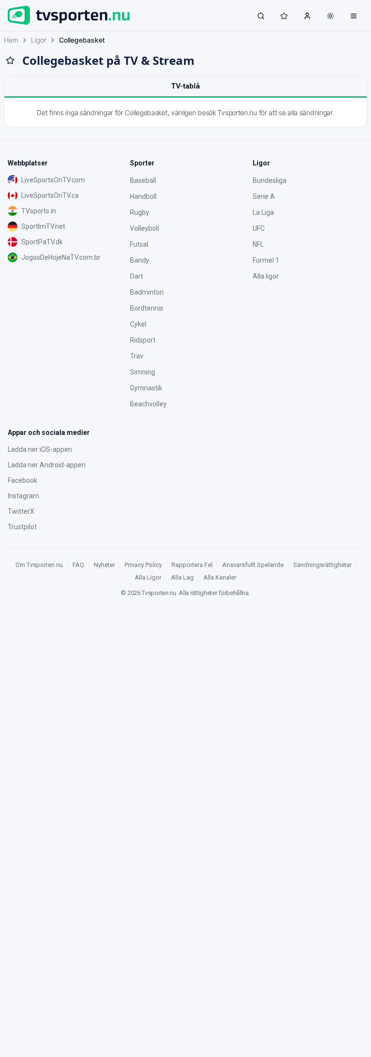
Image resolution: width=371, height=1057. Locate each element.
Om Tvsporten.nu (39, 564)
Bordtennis (146, 308)
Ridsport (143, 340)
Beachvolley (148, 404)
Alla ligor (266, 276)
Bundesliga (269, 180)
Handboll (143, 196)
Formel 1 (266, 260)
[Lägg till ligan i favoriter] (10, 60)
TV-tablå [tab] (185, 86)
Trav (136, 356)
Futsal (139, 244)
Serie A (264, 196)
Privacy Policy (143, 564)
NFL (258, 244)
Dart (136, 276)
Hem (11, 40)
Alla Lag (182, 577)
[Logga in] (307, 15)
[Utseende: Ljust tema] (330, 16)
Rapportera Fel (192, 564)
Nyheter (104, 564)
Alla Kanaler (219, 577)
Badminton (147, 292)
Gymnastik (146, 388)
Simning (142, 372)
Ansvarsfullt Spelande (253, 564)
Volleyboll (144, 228)
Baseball (143, 180)
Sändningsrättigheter (322, 564)
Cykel (138, 324)
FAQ (78, 564)
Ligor (38, 40)
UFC (259, 228)
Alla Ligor (148, 577)
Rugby (139, 212)
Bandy (139, 260)
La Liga (263, 212)
